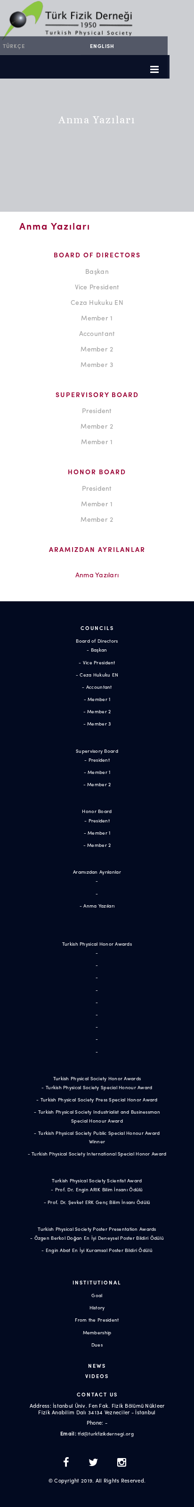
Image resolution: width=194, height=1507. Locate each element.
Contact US (97, 1394)
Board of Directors (97, 641)
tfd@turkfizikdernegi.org (106, 1433)
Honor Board (97, 811)
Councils (97, 627)
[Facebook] (68, 1463)
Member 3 (97, 364)
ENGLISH (102, 45)
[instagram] (121, 1463)
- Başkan (97, 649)
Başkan (97, 271)
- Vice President (97, 662)
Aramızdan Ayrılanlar (97, 872)
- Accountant (97, 687)
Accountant (97, 333)
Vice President (97, 286)
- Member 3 (97, 723)
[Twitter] (96, 1463)
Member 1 (97, 317)
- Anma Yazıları (97, 905)
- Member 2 (97, 711)
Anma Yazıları (97, 574)
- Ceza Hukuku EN (97, 674)
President (97, 410)
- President (97, 760)
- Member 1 (97, 699)
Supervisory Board (97, 751)
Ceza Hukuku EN (97, 302)
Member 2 (97, 348)
